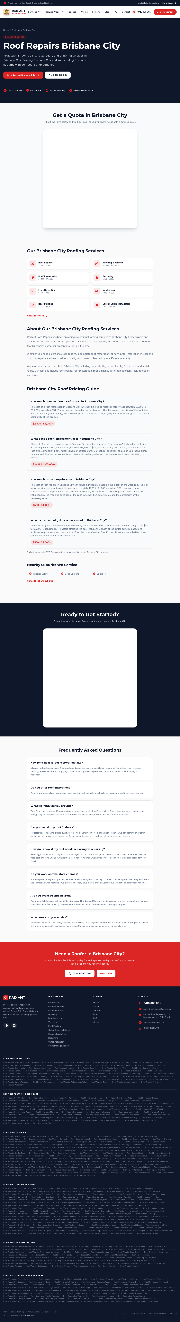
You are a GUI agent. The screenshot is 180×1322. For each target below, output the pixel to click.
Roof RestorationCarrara (13, 1103)
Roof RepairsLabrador (12, 1074)
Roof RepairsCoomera (64, 1068)
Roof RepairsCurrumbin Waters (145, 1068)
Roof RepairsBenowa (80, 1062)
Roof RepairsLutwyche (56, 1159)
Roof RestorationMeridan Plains (47, 1290)
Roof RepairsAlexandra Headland (17, 1246)
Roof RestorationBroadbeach (15, 1101)
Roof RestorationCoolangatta (75, 1103)
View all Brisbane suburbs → (41, 581)
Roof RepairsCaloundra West (62, 1249)
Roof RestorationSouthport (152, 1117)
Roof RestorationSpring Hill (76, 1225)
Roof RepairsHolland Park (14, 1156)
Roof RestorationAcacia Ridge (16, 1188)
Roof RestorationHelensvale (130, 1106)
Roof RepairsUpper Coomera (124, 1082)
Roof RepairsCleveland (13, 1147)
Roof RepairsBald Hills (147, 1136)
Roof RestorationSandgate (122, 1222)
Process (72, 12)
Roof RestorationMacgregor (147, 1214)
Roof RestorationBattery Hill (75, 1279)
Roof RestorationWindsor (39, 1233)
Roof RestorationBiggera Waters (119, 1098)
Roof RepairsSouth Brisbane (66, 1167)
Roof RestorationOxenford (69, 1115)
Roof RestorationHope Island (42, 1109)
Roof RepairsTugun (100, 1082)
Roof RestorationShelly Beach (81, 1299)
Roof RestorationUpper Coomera (139, 1120)
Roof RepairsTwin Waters (37, 1266)
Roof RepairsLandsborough (156, 1252)
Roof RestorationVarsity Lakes (16, 1123)
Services (34, 12)
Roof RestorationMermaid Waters (17, 1112)
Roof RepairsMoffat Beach (14, 1258)
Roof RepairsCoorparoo (37, 1147)
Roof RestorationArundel (39, 1098)
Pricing (84, 12)
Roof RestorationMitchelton (65, 1217)
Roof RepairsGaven (33, 1071)
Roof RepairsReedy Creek (89, 1079)
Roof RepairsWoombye (84, 1266)
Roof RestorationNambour (105, 1293)
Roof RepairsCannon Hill (110, 1142)
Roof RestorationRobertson (15, 1222)
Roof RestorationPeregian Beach (17, 1299)
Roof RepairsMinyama (141, 1255)
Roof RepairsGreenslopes (64, 1153)
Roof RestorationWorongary (45, 1123)
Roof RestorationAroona (49, 1279)
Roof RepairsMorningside (38, 1161)
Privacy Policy (121, 1313)
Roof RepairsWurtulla (107, 1266)
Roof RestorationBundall (78, 1101)
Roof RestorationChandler (148, 1197)
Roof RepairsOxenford (109, 1076)
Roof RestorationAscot (118, 1188)
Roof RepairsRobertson (59, 1164)
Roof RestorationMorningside (121, 1217)
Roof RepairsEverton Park (135, 1147)
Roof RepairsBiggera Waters (105, 1062)
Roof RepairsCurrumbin (88, 1068)
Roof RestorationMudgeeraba (126, 1112)
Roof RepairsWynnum (63, 1175)
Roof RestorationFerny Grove (152, 1202)
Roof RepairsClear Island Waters (148, 1065)
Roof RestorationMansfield (38, 1217)
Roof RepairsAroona (44, 1246)
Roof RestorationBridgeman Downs (18, 1194)
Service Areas (54, 12)
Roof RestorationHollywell (14, 1109)
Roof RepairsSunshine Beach (155, 1263)
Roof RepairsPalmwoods (117, 1260)
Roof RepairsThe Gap (156, 1170)
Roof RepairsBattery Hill (67, 1246)
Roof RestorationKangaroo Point (128, 1211)
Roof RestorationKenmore (44, 1214)
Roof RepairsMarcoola (62, 1255)
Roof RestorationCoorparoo (150, 1200)
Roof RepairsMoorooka (13, 1161)
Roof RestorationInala (71, 1211)
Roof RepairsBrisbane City (14, 1142)
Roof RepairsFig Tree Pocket (41, 1150)
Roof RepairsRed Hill (12, 1164)
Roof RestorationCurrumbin (159, 1103)
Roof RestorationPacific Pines (97, 1115)
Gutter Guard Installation (59, 1030)
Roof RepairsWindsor (165, 1173)
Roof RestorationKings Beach (46, 1288)
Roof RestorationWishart (64, 1233)
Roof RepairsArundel (35, 1062)
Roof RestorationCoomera (132, 1103)
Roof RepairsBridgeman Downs (135, 1139)
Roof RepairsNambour (12, 1260)
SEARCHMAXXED (28, 1315)
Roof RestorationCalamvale (130, 1194)
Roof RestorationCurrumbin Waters (50, 1106)
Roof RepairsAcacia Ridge (14, 1136)
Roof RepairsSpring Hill (92, 1167)
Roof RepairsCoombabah (40, 1068)
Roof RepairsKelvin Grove (136, 1156)
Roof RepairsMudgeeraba (14, 1076)
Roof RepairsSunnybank (36, 1170)
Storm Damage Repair (58, 1046)
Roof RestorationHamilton (100, 1208)
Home (6, 30)
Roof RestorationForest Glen (68, 1285)
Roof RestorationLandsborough (76, 1288)
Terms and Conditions (157, 1313)
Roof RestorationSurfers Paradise (17, 1120)
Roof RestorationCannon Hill (15, 1197)
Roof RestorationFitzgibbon (47, 1205)
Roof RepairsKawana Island (102, 1252)
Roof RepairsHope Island (131, 1071)
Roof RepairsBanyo (11, 1139)
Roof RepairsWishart (12, 1175)
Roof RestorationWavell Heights (131, 1231)
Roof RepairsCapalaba (134, 1142)
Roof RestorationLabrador (92, 1109)
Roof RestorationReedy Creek (70, 1117)
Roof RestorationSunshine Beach (141, 1299)
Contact (126, 12)
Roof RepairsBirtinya (113, 1246)
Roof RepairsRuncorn (107, 1164)
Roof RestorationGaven (104, 1106)
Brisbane (16, 30)
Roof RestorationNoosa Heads (134, 1293)
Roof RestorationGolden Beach (136, 1285)
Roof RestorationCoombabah (104, 1103)
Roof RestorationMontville (133, 1290)
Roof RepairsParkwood (41, 1079)
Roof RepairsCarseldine (37, 1145)
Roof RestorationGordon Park (15, 1208)
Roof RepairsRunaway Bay (137, 1079)
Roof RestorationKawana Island (16, 1288)
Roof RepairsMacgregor (80, 1159)
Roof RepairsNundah (89, 1161)
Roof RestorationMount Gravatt (152, 1217)
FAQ (115, 12)
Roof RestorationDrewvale (38, 1202)
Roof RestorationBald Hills (14, 1191)
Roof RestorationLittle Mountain (107, 1288)
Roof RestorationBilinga (148, 1098)
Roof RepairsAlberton (12, 1062)
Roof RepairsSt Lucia (141, 1167)
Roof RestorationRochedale (42, 1222)
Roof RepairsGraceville (39, 1153)
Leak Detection (55, 1018)
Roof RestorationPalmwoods (75, 1296)
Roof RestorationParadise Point (156, 1115)
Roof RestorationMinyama (76, 1290)
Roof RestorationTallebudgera (49, 1120)
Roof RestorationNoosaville (15, 1296)
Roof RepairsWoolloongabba (37, 1175)
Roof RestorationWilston (13, 1233)
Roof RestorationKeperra (69, 1214)
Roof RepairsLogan (34, 1159)
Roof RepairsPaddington (133, 1161)
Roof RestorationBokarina (153, 1279)
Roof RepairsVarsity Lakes (152, 1082)
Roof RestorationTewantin (14, 1302)
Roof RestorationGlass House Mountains (101, 1285)
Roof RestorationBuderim (39, 1282)
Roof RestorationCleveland (122, 1200)
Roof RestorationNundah (13, 1219)
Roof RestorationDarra (12, 1202)
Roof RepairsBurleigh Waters (97, 1065)
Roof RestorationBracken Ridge (146, 1191)
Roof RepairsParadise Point (15, 1079)
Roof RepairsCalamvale (62, 1142)
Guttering (52, 1014)
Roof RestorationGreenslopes (72, 1208)
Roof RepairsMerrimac (118, 1074)
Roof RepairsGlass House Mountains (44, 1252)
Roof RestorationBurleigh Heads (106, 1101)
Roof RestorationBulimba (103, 1194)
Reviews (96, 12)
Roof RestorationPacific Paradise (45, 1296)
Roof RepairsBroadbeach (153, 1062)
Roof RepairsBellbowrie (34, 1139)
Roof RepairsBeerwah (91, 1246)
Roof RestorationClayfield (96, 1200)
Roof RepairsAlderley (60, 1136)
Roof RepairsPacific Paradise (90, 1260)
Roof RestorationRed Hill (118, 1219)
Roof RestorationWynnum (122, 1233)
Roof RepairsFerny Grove (14, 1150)
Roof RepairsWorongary (13, 1085)
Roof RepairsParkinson (158, 1161)
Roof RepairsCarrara (122, 1065)
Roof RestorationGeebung (134, 1205)
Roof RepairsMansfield (125, 1159)
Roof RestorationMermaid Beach (149, 1109)
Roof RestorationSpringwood (104, 1225)
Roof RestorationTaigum (99, 1228)
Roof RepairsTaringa (109, 1170)
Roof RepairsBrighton (162, 1139)
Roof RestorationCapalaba (43, 1197)
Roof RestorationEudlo (42, 1285)
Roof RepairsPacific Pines (134, 1076)
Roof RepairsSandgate (153, 1164)
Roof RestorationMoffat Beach (104, 1290)
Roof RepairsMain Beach (36, 1074)
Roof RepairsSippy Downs (127, 1263)
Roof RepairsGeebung (145, 1150)
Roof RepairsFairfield (159, 1147)
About (96, 1006)
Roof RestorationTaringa (124, 1228)
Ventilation (53, 1022)
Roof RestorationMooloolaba (160, 1290)
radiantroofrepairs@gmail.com (157, 1009)
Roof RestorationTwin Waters (42, 1302)
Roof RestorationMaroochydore (16, 1290)
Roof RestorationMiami (72, 1112)
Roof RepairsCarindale (12, 1145)
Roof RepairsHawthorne (113, 1153)
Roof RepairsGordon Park (14, 1153)
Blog (107, 12)
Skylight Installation (57, 1034)
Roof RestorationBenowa (91, 1098)
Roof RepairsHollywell (107, 1071)
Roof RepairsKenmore (160, 1156)
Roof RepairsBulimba (39, 1142)
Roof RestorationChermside (69, 1200)
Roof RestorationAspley (143, 1188)
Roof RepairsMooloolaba (64, 1258)
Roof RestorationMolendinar (98, 1112)
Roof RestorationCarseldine (120, 1197)
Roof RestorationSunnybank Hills (70, 1228)
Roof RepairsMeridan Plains (115, 1255)
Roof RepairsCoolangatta (14, 1068)
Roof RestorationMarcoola (161, 1288)
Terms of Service (137, 1313)
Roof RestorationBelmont (92, 1191)
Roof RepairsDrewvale (81, 1147)
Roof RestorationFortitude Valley (105, 1205)
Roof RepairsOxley (111, 1161)
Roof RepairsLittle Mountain (15, 1255)
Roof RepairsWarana (61, 1266)
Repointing (53, 1038)
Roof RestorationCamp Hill (157, 1194)
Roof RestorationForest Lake (75, 1205)
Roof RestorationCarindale (93, 1197)
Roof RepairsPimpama (64, 1079)
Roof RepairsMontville (39, 1258)
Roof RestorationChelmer (42, 1200)
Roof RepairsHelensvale (56, 1071)
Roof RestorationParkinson (92, 1219)
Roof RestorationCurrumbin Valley (17, 1106)
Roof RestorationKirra (68, 1109)
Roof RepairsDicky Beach (141, 1249)
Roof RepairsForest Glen (13, 1252)
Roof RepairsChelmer (108, 1145)
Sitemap (173, 1313)
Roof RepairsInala (36, 1156)
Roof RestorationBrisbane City (76, 1194)
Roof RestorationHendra (153, 1208)
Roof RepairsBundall (44, 1065)
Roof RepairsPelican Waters (15, 1263)
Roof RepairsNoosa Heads (38, 1260)
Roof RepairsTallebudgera (44, 1082)
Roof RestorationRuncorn (69, 1222)
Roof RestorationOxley (38, 1219)
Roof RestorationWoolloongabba (93, 1233)
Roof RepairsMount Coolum (120, 1258)
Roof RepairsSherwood (13, 1167)
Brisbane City (29, 30)
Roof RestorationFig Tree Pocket (17, 1205)
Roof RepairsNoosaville (64, 1260)
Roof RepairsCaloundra (36, 1249)
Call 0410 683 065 (79, 973)
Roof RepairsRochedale (83, 1164)
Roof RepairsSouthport (162, 1079)
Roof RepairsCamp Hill (86, 1142)
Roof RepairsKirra (154, 1071)
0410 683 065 (58, 75)
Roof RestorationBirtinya (128, 1279)
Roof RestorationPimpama (42, 1117)
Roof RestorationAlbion (43, 1188)
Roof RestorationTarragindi (150, 1228)
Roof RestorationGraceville (43, 1208)
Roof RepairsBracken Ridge (105, 1139)
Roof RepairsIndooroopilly (60, 1156)
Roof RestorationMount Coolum (49, 1293)
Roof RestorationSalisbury (95, 1222)
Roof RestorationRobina (97, 1117)
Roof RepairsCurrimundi (116, 1249)
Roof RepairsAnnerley (82, 1136)
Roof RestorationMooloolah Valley (17, 1293)
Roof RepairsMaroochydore (88, 1255)
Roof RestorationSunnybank (40, 1228)
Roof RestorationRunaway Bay (124, 1117)
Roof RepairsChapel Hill (85, 1145)
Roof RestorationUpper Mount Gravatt (98, 1231)
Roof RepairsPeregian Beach (43, 1263)
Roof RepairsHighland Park (82, 1071)
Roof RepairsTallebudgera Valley (73, 1082)
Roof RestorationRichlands (144, 1219)
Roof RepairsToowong (36, 1173)
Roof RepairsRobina (113, 1079)
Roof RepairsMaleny (39, 1255)
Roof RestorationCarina (68, 1197)
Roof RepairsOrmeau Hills (84, 1076)
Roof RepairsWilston (142, 1173)
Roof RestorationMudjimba (78, 1293)
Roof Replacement (57, 1006)
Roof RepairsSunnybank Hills (62, 1170)
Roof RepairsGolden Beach (75, 1252)
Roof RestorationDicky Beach (15, 1285)
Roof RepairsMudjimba (146, 1258)
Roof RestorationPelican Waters (131, 1296)
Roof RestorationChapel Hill (15, 1200)
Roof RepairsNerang (38, 1076)
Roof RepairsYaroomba (130, 1266)
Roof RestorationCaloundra (66, 1282)
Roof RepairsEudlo (165, 1249)
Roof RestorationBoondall (118, 1191)
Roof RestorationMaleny (135, 1288)
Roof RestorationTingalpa (40, 1231)
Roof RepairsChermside (132, 1145)
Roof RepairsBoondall (80, 1139)
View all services (37, 315)
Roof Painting (54, 1026)
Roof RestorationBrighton (48, 1194)
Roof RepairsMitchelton (149, 1159)
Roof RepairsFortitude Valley (120, 1150)
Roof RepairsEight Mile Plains (107, 1147)
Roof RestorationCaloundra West (96, 1282)
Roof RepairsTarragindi (132, 1170)
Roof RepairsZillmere (86, 1175)
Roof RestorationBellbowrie (65, 1191)
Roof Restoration (56, 1010)
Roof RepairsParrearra (141, 1260)
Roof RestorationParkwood (14, 1117)
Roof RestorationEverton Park (98, 1202)
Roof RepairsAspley (124, 1136)
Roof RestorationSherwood (149, 1222)
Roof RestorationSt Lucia (131, 1225)
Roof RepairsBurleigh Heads (69, 1065)
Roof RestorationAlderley (67, 1188)
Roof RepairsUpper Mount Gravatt (64, 1173)
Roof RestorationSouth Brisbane (46, 1225)
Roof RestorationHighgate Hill (15, 1211)
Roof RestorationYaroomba (148, 1302)
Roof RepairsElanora (12, 1071)
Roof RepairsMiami (141, 1074)
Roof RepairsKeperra (12, 1159)
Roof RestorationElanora (79, 1106)
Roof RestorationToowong (67, 1231)
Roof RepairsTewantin (12, 1266)
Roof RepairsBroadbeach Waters (17, 1065)
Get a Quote (169, 3)
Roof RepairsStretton (12, 1170)
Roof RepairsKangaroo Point (87, 1156)
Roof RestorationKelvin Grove (15, 1214)
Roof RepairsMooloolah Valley (91, 1258)
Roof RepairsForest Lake (93, 1150)
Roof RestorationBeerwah (102, 1279)
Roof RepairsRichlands (35, 1164)
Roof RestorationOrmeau (13, 1115)
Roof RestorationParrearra (103, 1296)
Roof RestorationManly (13, 1217)
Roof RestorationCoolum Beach (127, 1282)
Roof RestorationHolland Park (45, 1211)
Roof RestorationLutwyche (120, 1214)
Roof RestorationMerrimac (47, 1112)
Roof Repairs (54, 1002)
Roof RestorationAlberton (14, 1098)
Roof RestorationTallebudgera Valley (81, 1120)
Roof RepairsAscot (104, 1136)
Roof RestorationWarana (69, 1302)
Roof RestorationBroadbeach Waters (47, 1101)
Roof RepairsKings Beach (129, 1252)
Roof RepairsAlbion (38, 1136)
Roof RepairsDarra (60, 1147)
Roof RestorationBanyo (40, 1191)
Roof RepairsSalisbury (129, 1164)
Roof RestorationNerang (154, 1112)
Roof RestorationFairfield (125, 1202)
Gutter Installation (56, 1042)
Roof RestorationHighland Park (160, 1106)
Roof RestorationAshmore (65, 1098)
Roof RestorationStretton (13, 1228)
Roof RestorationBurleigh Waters (137, 1101)
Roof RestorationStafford (156, 1225)
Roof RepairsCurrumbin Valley (114, 1068)
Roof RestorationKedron (156, 1211)
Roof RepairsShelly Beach (101, 1263)
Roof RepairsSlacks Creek (39, 1167)
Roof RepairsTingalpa (12, 1173)
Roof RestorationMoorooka (93, 1217)
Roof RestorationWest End (161, 1231)
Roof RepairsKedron (112, 1156)
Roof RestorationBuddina (14, 1282)
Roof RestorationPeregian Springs (49, 1299)
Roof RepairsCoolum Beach (90, 1249)
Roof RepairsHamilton (89, 1153)
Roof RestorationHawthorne (127, 1208)
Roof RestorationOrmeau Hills (41, 1115)
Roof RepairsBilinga (130, 1062)
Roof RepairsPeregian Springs (72, 1263)
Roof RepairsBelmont (58, 1139)
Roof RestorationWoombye (95, 1302)
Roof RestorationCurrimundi (156, 1282)
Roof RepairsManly (103, 1159)
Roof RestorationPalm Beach (127, 1115)
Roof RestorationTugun (111, 1120)
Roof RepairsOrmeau (60, 1076)
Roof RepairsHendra (135, 1153)
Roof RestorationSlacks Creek (16, 1225)
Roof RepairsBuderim (12, 1249)
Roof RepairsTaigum (87, 1170)
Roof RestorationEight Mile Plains (67, 1202)
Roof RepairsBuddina (158, 1246)
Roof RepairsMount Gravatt (65, 1161)
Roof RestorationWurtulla (121, 1302)
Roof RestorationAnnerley (94, 1188)
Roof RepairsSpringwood (117, 1167)
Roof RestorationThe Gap (14, 1231)
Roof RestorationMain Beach (119, 1109)
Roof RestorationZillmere (147, 1233)
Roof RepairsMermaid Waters (92, 1074)
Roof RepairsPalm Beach (160, 1076)
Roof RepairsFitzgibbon (68, 1150)
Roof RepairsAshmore (57, 1062)
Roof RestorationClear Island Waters (43, 1103)
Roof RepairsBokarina (135, 1246)
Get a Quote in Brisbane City (23, 75)
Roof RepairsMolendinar (163, 1074)
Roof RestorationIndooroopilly (97, 1211)
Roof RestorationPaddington (64, 1219)
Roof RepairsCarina (156, 1142)
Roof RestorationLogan (94, 1214)
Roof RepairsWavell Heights (94, 1173)
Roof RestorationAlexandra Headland (19, 1279)
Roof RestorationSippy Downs (110, 1299)
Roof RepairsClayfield (155, 1145)
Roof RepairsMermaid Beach (64, 1074)
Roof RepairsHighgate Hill (160, 1153)
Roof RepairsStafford (163, 1167)
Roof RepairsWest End (120, 1173)
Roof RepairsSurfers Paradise (15, 1082)
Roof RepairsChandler (60, 1145)
